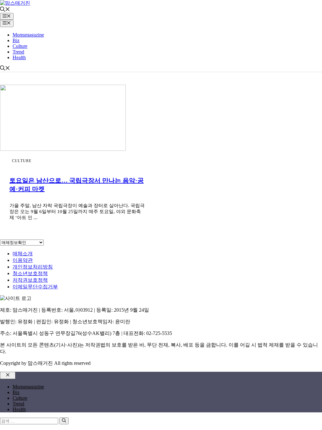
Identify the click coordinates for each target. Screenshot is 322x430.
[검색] (64, 420)
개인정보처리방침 (33, 266)
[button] (5, 10)
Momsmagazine (28, 34)
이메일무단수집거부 (35, 286)
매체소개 (23, 253)
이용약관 (23, 260)
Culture (20, 46)
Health (19, 57)
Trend (18, 51)
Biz (16, 40)
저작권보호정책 (30, 280)
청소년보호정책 (30, 273)
